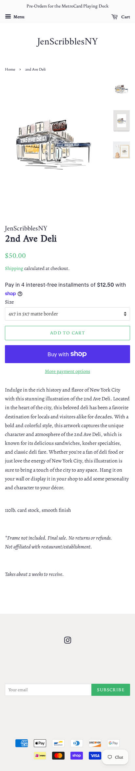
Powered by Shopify (99, 732)
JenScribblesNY (67, 42)
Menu (19, 17)
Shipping (14, 268)
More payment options (67, 371)
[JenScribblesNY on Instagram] (67, 642)
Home (10, 69)
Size (9, 302)
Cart (125, 17)
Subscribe (111, 690)
